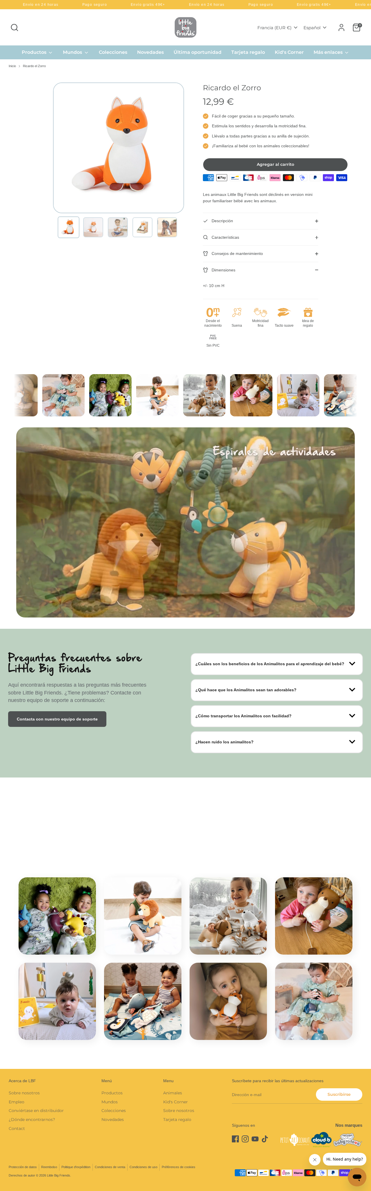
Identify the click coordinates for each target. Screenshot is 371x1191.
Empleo (16, 1101)
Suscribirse (339, 1094)
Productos (35, 52)
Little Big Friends (58, 1175)
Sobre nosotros (24, 1093)
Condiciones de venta (110, 1167)
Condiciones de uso (143, 1167)
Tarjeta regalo (248, 52)
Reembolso (49, 1167)
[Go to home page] (185, 27)
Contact (17, 1128)
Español (312, 27)
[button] (68, 227)
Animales (172, 1093)
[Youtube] (255, 1138)
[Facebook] (235, 1138)
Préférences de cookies (178, 1167)
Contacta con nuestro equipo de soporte (57, 719)
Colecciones (113, 52)
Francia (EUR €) (274, 27)
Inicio (12, 66)
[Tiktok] (264, 1138)
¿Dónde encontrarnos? (32, 1119)
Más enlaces (329, 52)
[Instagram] (245, 1138)
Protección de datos (23, 1167)
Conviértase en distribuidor (36, 1110)
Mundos (73, 52)
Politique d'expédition (75, 1167)
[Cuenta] (341, 27)
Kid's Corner (289, 52)
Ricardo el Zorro (34, 66)
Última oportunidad (197, 52)
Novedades (150, 52)
